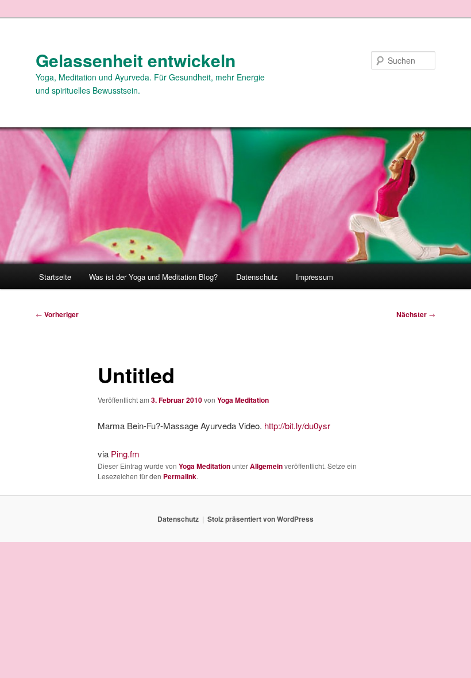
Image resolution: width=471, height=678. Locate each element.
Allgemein (266, 466)
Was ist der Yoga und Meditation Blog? (153, 276)
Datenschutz (257, 276)
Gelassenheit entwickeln (135, 60)
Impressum (314, 276)
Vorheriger (57, 314)
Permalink (179, 476)
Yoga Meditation (243, 400)
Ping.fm (125, 454)
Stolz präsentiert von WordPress (260, 519)
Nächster (415, 314)
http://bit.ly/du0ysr (297, 425)
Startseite (55, 276)
